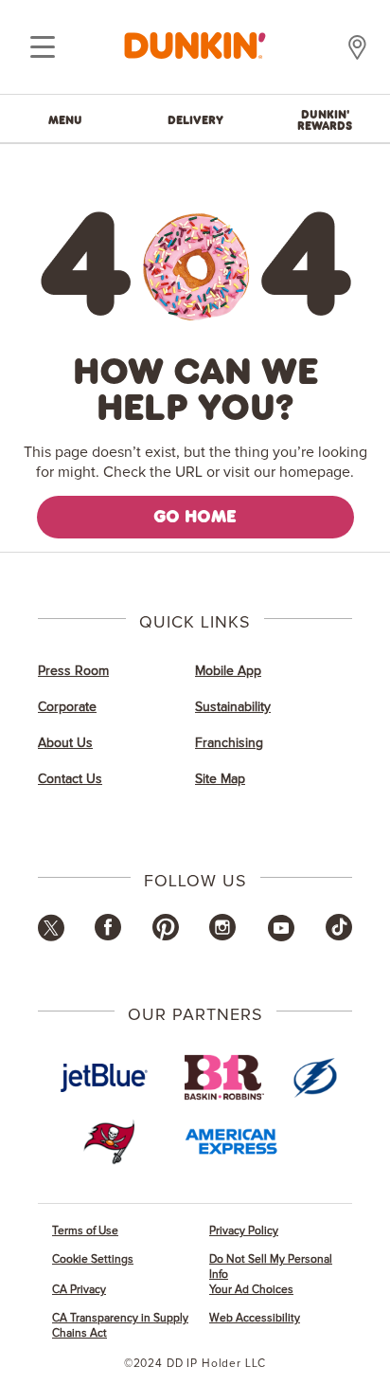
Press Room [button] (73, 671)
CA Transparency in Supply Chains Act (120, 1325)
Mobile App (228, 671)
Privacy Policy (243, 1231)
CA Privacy (79, 1290)
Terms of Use (85, 1231)
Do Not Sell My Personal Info (270, 1267)
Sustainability (233, 707)
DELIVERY (195, 119)
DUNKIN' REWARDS (324, 119)
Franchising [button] (229, 743)
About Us (65, 743)
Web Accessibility (254, 1318)
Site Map (220, 779)
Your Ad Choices (251, 1290)
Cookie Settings (92, 1259)
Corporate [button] (67, 707)
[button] (51, 937)
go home (195, 515)
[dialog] (42, 47)
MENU (65, 119)
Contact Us (70, 779)
